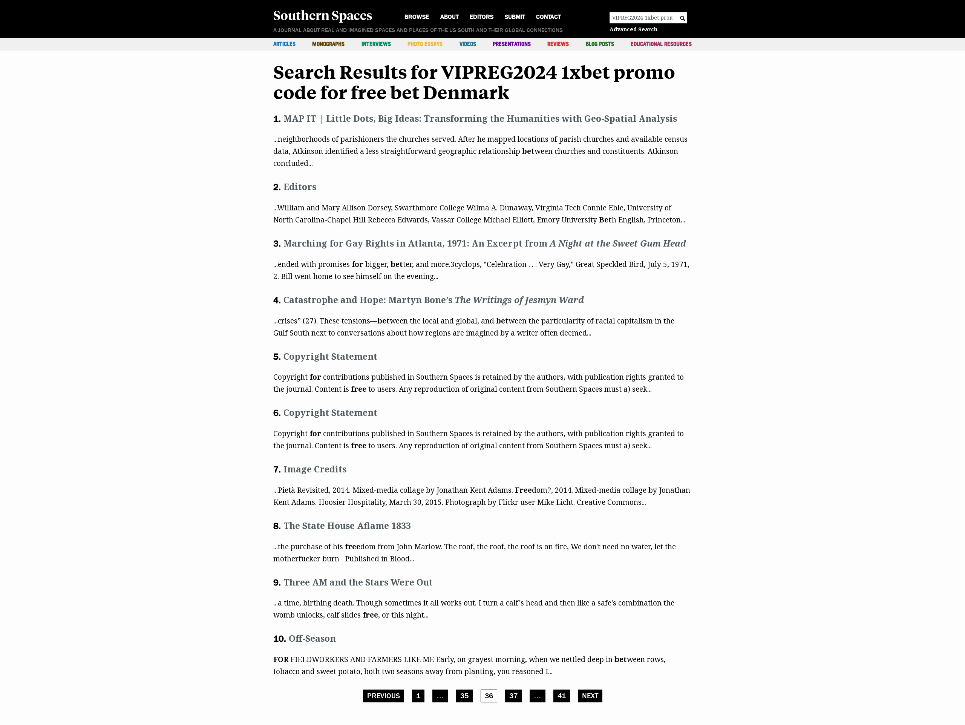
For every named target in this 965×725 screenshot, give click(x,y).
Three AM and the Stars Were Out (358, 582)
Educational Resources (661, 44)
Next (590, 696)
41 (562, 696)
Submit (515, 16)
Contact (548, 16)
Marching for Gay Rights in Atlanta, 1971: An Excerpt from (484, 243)
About (449, 16)
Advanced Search (633, 29)
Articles (284, 44)
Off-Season (312, 638)
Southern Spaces (322, 14)
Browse (416, 16)
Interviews (376, 44)
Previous (383, 696)
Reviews (558, 44)
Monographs (328, 44)
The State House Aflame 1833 (347, 526)
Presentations (512, 44)
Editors (481, 16)
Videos (468, 44)
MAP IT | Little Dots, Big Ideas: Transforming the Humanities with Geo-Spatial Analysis (480, 118)
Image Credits (314, 469)
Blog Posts (600, 44)
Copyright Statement (330, 356)
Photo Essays (425, 44)
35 (464, 696)
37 (513, 696)
